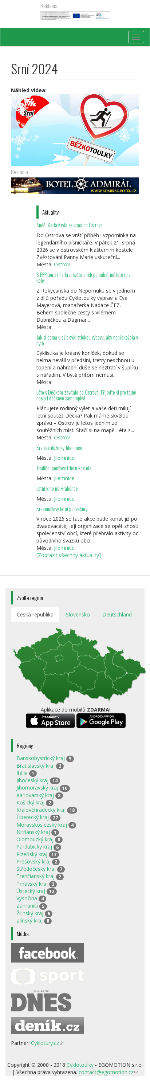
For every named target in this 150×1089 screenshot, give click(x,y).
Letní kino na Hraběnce (57, 488)
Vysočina (26, 898)
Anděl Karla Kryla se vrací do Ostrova (69, 225)
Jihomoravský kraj (37, 787)
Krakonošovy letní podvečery (61, 509)
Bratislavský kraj (35, 765)
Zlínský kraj (29, 920)
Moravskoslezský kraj (41, 824)
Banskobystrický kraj (40, 758)
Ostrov (62, 264)
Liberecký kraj (32, 817)
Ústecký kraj (30, 891)
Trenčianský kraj (35, 876)
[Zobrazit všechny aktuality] (68, 555)
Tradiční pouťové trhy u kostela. (64, 468)
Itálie (22, 772)
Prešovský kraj (33, 861)
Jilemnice (64, 457)
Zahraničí (27, 905)
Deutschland (117, 614)
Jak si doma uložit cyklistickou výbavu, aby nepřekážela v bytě (87, 340)
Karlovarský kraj (35, 795)
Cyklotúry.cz (47, 1042)
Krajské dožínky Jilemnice (59, 447)
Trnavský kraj (32, 883)
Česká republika (35, 614)
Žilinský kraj (29, 913)
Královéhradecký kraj (41, 809)
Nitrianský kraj (33, 831)
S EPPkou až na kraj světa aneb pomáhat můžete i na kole (83, 277)
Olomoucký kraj (35, 839)
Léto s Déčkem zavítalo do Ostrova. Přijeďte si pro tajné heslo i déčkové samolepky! (86, 395)
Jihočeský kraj (32, 780)
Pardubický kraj (34, 846)
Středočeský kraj (36, 868)
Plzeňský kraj (31, 854)
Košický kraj (30, 802)
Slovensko (78, 614)
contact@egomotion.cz (108, 1072)
